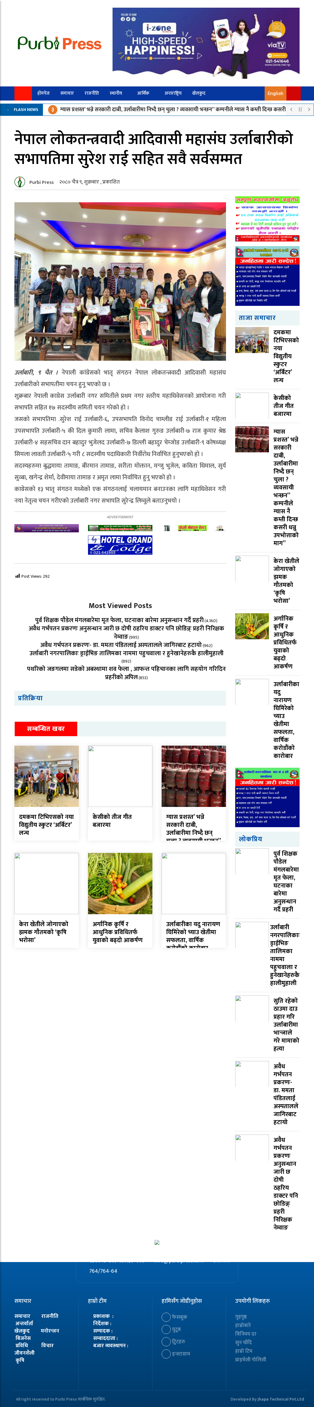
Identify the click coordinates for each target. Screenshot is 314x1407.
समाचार (67, 93)
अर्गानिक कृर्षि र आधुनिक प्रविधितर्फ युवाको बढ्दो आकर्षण (118, 932)
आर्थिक (143, 93)
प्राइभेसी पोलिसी (250, 1360)
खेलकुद (198, 93)
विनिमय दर (245, 1334)
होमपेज (43, 93)
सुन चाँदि (243, 1342)
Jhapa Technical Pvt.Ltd (281, 1399)
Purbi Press (41, 182)
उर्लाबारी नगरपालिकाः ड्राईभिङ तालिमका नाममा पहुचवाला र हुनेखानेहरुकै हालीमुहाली (126, 653)
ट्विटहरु (178, 1341)
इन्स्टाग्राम (180, 1354)
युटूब (176, 1329)
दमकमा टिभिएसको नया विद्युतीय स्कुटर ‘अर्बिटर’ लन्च (46, 825)
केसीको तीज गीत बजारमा (112, 821)
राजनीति (92, 93)
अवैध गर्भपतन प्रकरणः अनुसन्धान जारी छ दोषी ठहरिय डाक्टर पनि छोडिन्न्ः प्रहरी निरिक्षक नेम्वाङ (126, 632)
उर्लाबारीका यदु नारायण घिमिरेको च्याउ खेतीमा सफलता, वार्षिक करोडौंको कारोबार (193, 936)
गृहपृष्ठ (241, 1317)
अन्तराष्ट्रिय (173, 93)
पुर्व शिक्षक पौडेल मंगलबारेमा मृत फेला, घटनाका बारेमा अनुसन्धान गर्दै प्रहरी (119, 620)
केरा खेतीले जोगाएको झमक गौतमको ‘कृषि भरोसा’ (43, 932)
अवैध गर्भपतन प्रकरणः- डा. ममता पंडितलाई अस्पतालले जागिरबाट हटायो (121, 645)
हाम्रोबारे (243, 1325)
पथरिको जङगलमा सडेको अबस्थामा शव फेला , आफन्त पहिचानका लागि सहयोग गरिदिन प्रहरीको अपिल (126, 673)
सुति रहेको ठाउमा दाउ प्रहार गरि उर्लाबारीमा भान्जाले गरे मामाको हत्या (286, 1025)
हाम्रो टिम (243, 1351)
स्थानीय (116, 93)
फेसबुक (179, 1317)
